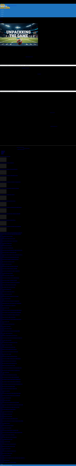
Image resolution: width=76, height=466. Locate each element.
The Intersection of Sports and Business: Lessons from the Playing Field (8, 169)
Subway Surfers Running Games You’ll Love (5, 455)
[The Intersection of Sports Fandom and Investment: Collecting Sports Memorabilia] (3, 212)
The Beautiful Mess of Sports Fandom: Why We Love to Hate (7, 238)
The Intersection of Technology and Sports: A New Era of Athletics (8, 462)
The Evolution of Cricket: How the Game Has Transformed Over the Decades (9, 188)
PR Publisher (1, 21)
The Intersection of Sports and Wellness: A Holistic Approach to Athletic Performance (10, 358)
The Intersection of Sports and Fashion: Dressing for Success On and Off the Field (10, 395)
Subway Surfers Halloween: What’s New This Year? (6, 236)
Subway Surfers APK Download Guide (5, 460)
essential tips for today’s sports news (20, 149)
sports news (2, 153)
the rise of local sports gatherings (26, 148)
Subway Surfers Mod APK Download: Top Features (6, 273)
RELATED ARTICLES (2, 156)
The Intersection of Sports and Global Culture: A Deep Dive (7, 194)
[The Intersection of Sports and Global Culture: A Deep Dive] (3, 193)
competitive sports (3, 151)
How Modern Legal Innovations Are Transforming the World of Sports (8, 342)
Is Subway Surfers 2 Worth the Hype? (4, 372)
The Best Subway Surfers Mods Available (5, 441)
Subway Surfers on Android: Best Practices (5, 298)
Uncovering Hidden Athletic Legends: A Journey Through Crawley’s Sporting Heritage (10, 303)
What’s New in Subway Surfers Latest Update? (5, 340)
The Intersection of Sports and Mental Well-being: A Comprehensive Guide (9, 430)
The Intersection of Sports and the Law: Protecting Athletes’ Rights (8, 252)
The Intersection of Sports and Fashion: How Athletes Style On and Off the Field (10, 282)
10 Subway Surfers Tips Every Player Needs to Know (6, 411)
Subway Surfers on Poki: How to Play (4, 321)
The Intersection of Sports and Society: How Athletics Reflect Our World (9, 175)
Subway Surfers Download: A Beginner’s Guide (6, 243)
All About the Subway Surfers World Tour (5, 400)
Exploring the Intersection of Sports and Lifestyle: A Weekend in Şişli (8, 388)
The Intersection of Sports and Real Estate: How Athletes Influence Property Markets (10, 393)
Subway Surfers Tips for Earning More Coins (5, 289)
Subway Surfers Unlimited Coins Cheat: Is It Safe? (6, 439)
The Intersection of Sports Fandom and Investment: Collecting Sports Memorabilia (10, 213)
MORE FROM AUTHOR (7, 156)
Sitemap (2, 464)
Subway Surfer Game (2, 237)
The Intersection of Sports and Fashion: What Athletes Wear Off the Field (9, 266)
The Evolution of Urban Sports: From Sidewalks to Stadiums (7, 386)
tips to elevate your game (52, 112)
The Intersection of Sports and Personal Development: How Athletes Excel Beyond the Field (11, 250)
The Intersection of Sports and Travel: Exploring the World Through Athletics (9, 402)
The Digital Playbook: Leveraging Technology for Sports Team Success (8, 335)
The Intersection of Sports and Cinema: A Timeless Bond (7, 275)
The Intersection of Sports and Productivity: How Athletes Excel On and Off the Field (10, 226)
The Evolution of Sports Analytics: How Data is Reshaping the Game (8, 363)
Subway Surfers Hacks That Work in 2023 (5, 448)
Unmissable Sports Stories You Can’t (53, 126)
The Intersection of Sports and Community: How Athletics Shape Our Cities (9, 259)
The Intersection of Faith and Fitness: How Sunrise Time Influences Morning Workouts (10, 319)
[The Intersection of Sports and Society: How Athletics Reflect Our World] (3, 174)
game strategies (2, 152)
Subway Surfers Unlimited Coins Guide (5, 423)
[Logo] (2, 8)
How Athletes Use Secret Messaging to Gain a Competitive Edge (7, 305)
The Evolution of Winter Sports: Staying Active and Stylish (7, 261)
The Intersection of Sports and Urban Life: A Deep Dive (7, 425)
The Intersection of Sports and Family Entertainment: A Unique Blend (8, 268)
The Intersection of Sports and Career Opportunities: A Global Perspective (9, 351)
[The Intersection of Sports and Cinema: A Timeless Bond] (3, 161)
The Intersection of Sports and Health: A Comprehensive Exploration (8, 280)
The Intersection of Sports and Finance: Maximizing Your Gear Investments (9, 296)
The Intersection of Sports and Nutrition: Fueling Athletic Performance (8, 356)
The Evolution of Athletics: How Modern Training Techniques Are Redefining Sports (10, 379)
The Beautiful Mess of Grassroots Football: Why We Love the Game (8, 349)
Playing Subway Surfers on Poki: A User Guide (6, 328)
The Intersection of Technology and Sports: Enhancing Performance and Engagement (10, 312)
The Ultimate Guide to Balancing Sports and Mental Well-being (7, 409)
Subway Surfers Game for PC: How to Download (6, 416)
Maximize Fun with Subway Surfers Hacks (5, 326)
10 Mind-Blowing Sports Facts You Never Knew (6, 245)
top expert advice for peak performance (20, 147)
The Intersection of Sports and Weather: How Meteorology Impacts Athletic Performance (11, 207)
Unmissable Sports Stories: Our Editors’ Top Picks (6, 453)
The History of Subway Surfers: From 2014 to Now (6, 333)
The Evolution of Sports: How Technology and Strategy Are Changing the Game (10, 370)
